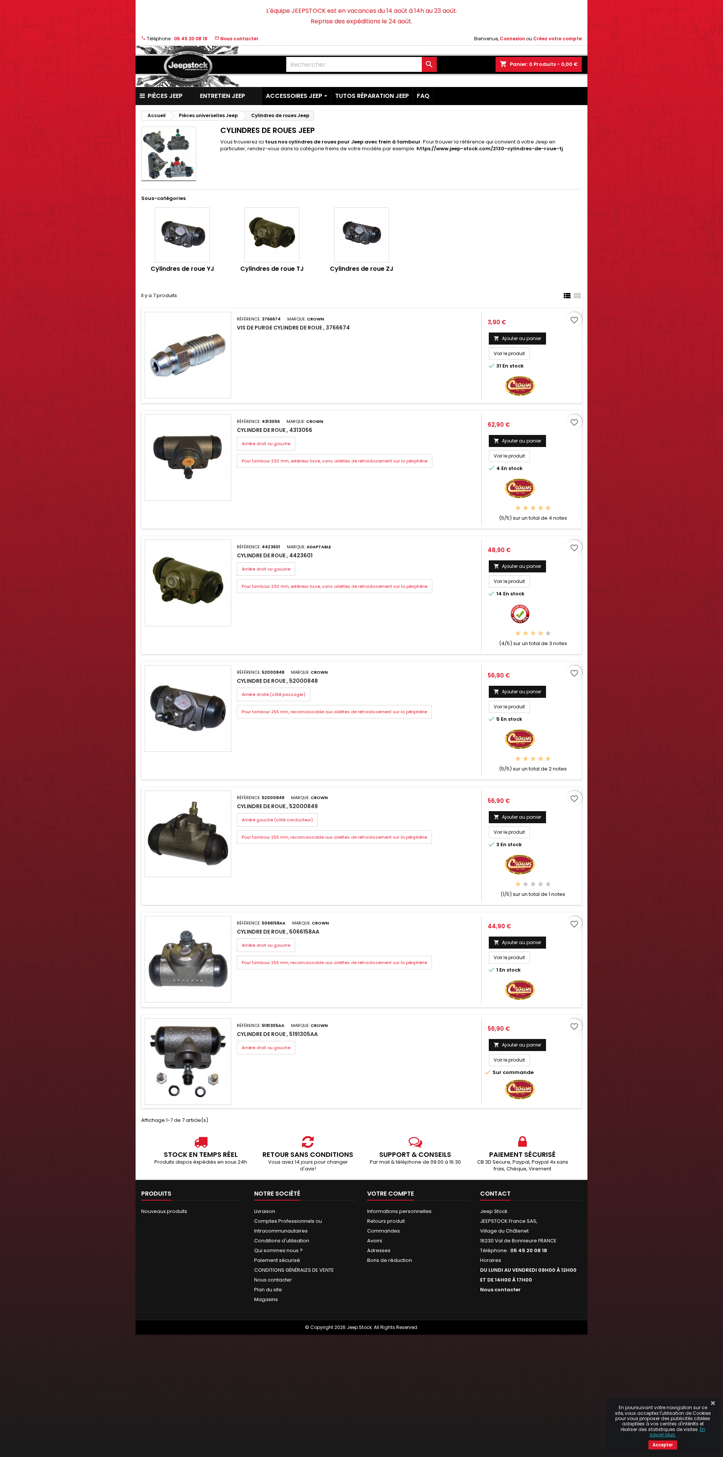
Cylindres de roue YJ (182, 268)
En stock (513, 366)
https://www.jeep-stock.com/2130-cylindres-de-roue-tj (489, 148)
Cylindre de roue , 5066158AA (278, 931)
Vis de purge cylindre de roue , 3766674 (293, 327)
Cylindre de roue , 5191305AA (277, 1034)
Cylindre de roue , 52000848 (277, 681)
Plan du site (268, 1289)
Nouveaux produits (164, 1211)
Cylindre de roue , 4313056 (274, 430)
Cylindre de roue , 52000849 (277, 806)
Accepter (663, 1445)
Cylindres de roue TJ (272, 268)
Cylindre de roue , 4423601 (275, 555)
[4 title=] (540, 508)
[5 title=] (548, 508)
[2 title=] (525, 508)
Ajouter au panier (517, 338)
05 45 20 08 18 (190, 38)
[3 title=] (533, 508)
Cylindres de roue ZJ (362, 268)
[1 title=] (518, 508)
